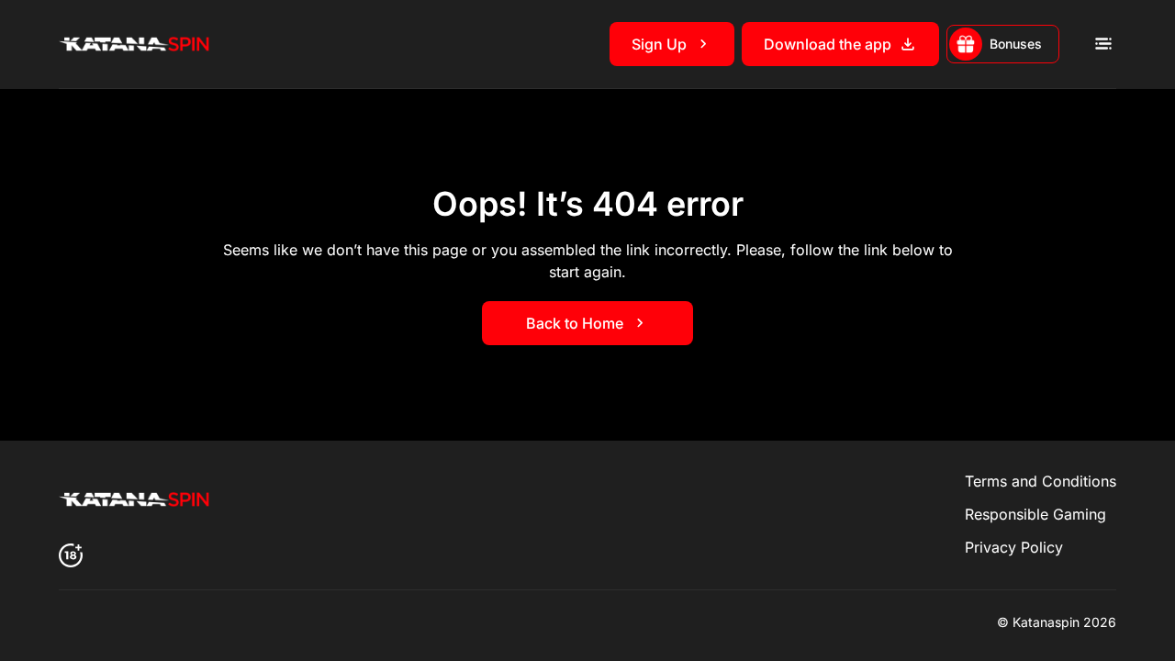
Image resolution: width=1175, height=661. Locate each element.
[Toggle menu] (1102, 44)
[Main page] (137, 44)
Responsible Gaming (1035, 514)
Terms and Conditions (1040, 481)
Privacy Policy (1014, 547)
